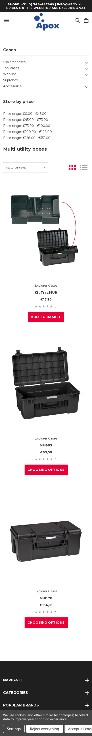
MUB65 (46, 445)
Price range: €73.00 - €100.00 (26, 126)
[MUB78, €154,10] (46, 536)
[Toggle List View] (84, 168)
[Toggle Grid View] (72, 168)
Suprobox (10, 80)
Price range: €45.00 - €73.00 (25, 120)
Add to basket (46, 317)
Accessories (12, 86)
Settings (14, 728)
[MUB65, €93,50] (46, 383)
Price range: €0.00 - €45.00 (24, 114)
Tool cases (11, 68)
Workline (10, 74)
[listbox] (25, 168)
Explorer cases (14, 62)
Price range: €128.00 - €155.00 (26, 138)
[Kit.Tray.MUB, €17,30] (46, 230)
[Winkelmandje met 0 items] (86, 20)
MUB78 (46, 598)
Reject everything (44, 728)
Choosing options (46, 470)
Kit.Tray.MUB (46, 292)
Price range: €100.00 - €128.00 (27, 132)
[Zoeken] (77, 20)
